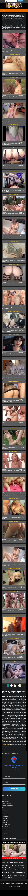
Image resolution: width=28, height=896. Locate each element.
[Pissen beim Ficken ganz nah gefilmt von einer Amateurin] (14, 133)
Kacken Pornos (5, 814)
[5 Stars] (22, 48)
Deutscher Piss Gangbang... (14, 568)
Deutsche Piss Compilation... (14, 591)
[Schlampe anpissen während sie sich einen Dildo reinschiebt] (14, 227)
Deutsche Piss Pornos (6, 803)
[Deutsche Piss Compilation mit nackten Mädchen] (14, 600)
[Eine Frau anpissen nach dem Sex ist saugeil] (14, 414)
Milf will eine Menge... (14, 451)
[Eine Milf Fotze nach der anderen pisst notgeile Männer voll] (14, 180)
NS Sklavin (4, 818)
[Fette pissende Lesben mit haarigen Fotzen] (14, 484)
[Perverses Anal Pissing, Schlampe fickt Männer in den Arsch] (14, 157)
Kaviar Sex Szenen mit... (14, 638)
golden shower (21, 865)
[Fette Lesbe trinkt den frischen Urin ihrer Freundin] (14, 110)
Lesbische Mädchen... (14, 661)
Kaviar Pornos (10, 716)
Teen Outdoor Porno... (14, 77)
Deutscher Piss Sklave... (14, 287)
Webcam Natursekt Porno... (14, 615)
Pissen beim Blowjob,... (14, 54)
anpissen (10, 862)
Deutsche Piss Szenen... (14, 334)
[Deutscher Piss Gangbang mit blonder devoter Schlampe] (14, 577)
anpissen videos (18, 862)
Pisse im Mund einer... (14, 30)
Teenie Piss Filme (5, 826)
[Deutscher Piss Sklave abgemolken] (14, 297)
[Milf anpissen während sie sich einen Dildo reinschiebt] (14, 554)
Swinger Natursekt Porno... (14, 358)
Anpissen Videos (5, 801)
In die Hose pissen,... (14, 241)
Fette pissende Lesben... (14, 474)
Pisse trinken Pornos (6, 824)
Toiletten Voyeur (5, 831)
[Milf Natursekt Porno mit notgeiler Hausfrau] (14, 507)
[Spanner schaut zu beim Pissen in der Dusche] (14, 273)
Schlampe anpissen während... (14, 217)
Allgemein (4, 799)
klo (12, 868)
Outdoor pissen (5, 822)
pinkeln (17, 872)
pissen (22, 872)
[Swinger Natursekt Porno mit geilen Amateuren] (14, 367)
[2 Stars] (19, 48)
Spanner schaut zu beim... (14, 264)
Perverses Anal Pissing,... (14, 147)
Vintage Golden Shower (7, 833)
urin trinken (8, 878)
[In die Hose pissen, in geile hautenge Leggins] (14, 250)
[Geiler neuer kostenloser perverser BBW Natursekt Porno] (14, 390)
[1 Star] (18, 48)
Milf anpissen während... (14, 544)
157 (20, 685)
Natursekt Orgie (5, 816)
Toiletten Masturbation (6, 828)
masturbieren (15, 868)
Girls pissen (4, 812)
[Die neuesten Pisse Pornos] (14, 5)
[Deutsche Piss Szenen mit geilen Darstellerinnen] (14, 343)
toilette (19, 875)
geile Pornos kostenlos (7, 740)
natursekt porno (15, 869)
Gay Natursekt (5, 809)
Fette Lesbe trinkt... (14, 101)
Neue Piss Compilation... (14, 428)
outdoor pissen (9, 872)
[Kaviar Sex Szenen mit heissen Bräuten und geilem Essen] (14, 647)
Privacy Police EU (16, 886)
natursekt (22, 868)
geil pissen (12, 865)
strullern (15, 875)
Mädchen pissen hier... (14, 194)
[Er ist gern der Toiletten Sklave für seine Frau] (14, 530)
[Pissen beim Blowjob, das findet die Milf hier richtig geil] (14, 63)
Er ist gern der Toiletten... (14, 521)
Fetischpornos (5, 807)
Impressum (10, 886)
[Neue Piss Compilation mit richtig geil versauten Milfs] (14, 437)
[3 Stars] (20, 48)
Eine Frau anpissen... (14, 404)
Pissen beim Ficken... (14, 124)
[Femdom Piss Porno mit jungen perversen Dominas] (14, 320)
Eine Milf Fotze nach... (14, 171)
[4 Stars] (21, 48)
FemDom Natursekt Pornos (7, 805)
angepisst (4, 862)
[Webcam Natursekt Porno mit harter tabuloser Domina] (14, 624)
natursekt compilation (6, 869)
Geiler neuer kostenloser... (14, 381)
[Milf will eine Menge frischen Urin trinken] (14, 460)
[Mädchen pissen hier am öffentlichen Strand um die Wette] (14, 203)
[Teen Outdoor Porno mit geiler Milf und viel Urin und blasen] (14, 86)
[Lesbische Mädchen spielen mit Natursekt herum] (14, 671)
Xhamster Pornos (6, 744)
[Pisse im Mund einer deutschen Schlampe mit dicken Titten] (14, 40)
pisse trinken (8, 875)
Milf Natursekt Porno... (14, 498)
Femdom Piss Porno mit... (14, 311)
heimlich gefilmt (7, 868)
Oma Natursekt (5, 820)
